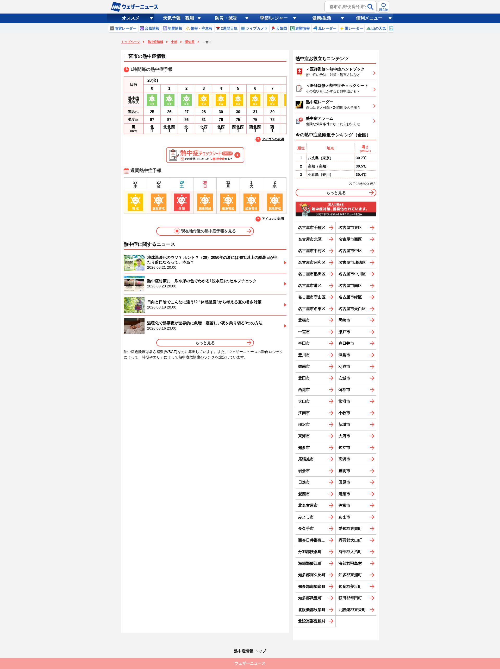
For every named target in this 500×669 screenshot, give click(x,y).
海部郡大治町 (350, 551)
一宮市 (304, 332)
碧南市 (304, 366)
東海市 (304, 436)
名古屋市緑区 (350, 297)
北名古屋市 (308, 505)
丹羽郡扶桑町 (310, 551)
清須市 (344, 494)
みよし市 (306, 517)
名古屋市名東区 (312, 308)
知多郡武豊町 (310, 598)
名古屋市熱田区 (312, 274)
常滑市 (344, 401)
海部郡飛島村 (350, 563)
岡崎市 (344, 320)
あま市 (344, 517)
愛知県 (190, 42)
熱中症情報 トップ (250, 651)
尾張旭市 (306, 459)
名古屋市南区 (350, 285)
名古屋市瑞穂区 (352, 262)
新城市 (344, 424)
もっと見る (205, 342)
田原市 (344, 482)
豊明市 (344, 470)
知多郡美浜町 (350, 586)
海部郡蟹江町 (310, 563)
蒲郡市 (344, 389)
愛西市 (304, 494)
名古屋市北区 (310, 239)
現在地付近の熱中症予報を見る (208, 231)
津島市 (344, 355)
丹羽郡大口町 (350, 540)
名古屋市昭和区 (312, 262)
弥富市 (344, 505)
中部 (174, 42)
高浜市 (344, 459)
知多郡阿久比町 (312, 574)
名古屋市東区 (350, 227)
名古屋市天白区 (352, 308)
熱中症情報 (155, 42)
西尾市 (304, 389)
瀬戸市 (344, 332)
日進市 (304, 482)
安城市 (344, 378)
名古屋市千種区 (312, 227)
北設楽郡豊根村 (312, 621)
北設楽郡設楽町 (312, 609)
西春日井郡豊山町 (313, 540)
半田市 (304, 343)
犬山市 (304, 401)
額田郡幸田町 (350, 598)
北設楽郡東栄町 (352, 609)
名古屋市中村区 (312, 250)
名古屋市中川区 (352, 274)
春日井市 (346, 343)
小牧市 (344, 412)
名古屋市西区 (350, 239)
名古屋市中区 (350, 250)
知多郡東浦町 (350, 574)
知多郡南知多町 (312, 586)
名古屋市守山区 (312, 297)
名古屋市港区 (310, 285)
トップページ (130, 42)
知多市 (304, 447)
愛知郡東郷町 (350, 528)
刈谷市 (344, 366)
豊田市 (304, 378)
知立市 (344, 447)
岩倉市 (304, 470)
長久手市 (306, 528)
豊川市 (304, 355)
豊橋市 (304, 320)
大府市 (344, 436)
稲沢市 (304, 424)
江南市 (304, 412)
